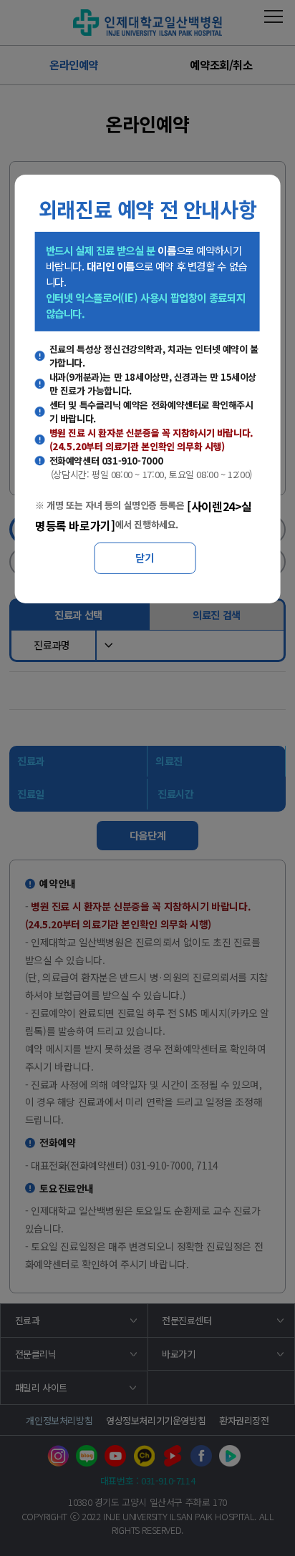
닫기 (144, 557)
